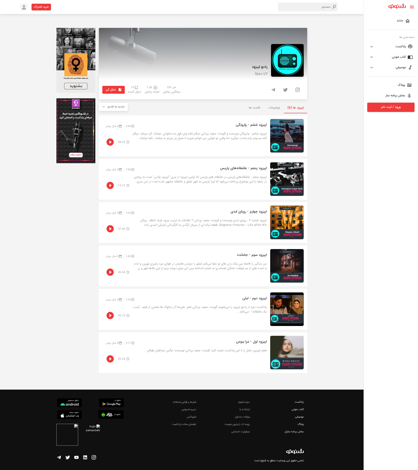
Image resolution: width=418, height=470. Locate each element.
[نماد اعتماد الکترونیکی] (67, 435)
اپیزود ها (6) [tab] (295, 107)
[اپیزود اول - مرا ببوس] (203, 352)
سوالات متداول (242, 417)
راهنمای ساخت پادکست (184, 424)
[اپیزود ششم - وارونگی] (203, 135)
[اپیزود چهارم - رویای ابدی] (203, 222)
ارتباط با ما (244, 409)
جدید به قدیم (116, 106)
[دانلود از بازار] (111, 415)
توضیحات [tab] (274, 107)
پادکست (299, 402)
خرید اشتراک (41, 7)
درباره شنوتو (244, 402)
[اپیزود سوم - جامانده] (203, 266)
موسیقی (299, 417)
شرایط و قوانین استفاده (184, 402)
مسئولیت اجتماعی (240, 432)
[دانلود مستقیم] (69, 403)
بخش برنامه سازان (294, 432)
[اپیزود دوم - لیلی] (203, 309)
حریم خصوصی (188, 409)
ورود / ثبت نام (390, 107)
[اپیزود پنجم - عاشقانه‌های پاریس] (203, 179)
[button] (391, 46)
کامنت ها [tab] (254, 107)
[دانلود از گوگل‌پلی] (111, 403)
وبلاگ (300, 424)
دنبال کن (111, 89)
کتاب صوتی (298, 409)
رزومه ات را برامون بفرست (237, 424)
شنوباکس (191, 417)
